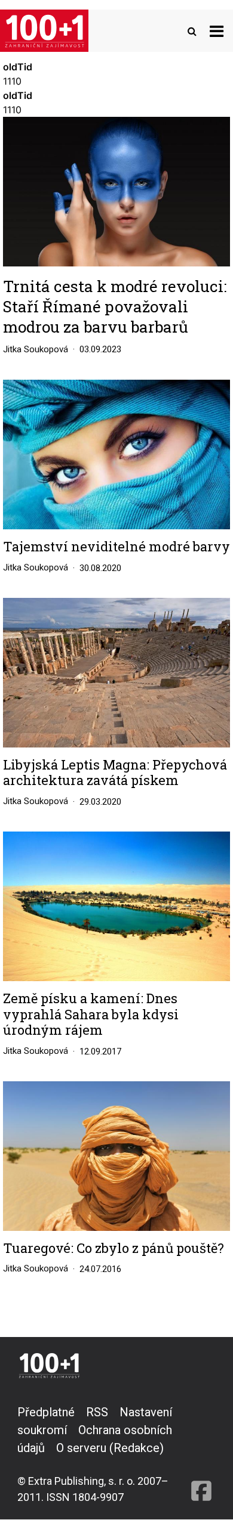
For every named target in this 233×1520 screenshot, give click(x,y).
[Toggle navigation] (216, 30)
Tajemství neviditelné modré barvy (116, 546)
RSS (97, 1412)
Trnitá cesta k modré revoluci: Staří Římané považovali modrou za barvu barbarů (114, 306)
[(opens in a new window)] (201, 1454)
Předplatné (46, 1412)
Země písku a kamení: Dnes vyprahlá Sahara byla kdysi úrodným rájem (91, 1014)
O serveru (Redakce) (110, 1448)
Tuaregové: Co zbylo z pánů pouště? (113, 1248)
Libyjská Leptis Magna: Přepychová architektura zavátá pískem (115, 773)
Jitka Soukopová (35, 349)
